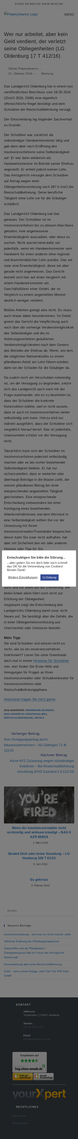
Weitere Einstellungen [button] (22, 577)
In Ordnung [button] (49, 577)
